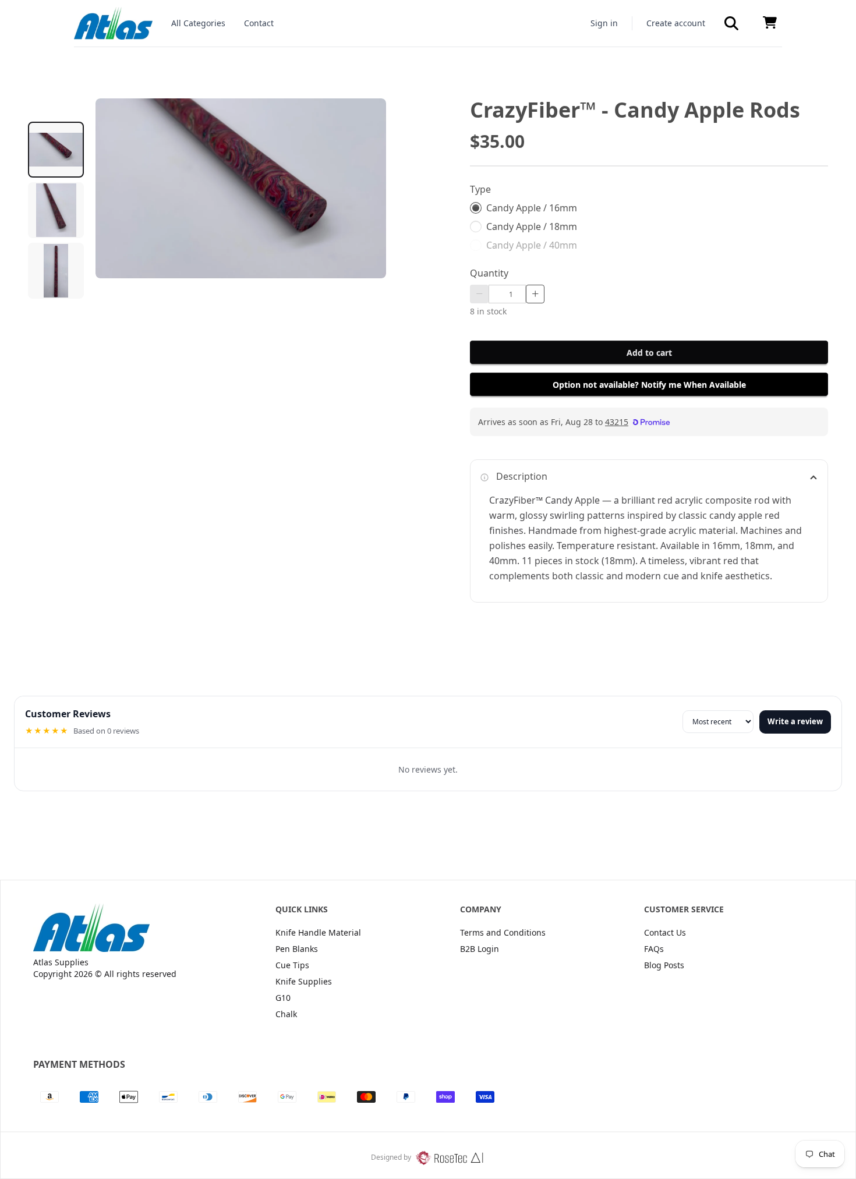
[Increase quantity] (535, 294)
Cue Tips (292, 965)
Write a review (795, 721)
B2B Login (479, 948)
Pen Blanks (296, 948)
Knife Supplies (303, 981)
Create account (675, 23)
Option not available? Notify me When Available (649, 384)
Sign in (604, 23)
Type (480, 189)
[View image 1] (56, 150)
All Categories (198, 23)
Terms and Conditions (503, 932)
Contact (259, 23)
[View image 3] (56, 271)
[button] (731, 23)
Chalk (286, 1013)
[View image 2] (56, 210)
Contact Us (665, 932)
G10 (283, 997)
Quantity (489, 273)
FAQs (654, 948)
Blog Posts (664, 965)
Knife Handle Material (318, 932)
